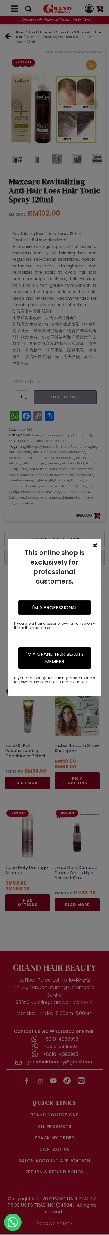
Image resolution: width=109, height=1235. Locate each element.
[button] (13, 1222)
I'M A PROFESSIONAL (54, 607)
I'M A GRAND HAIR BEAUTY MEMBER (54, 658)
